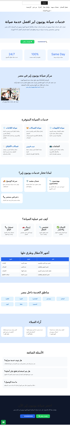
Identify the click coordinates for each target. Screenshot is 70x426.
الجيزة (21, 298)
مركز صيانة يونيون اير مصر (7, 7)
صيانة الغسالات (35, 128)
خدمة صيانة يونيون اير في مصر (33, 87)
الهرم (7, 304)
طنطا (21, 304)
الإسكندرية (35, 298)
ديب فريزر (30, 146)
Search (44, 3)
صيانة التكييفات (58, 128)
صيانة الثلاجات (11, 128)
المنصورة (35, 304)
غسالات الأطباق (12, 146)
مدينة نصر (49, 298)
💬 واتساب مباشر (27, 41)
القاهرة (7, 298)
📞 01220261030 (42, 41)
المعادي (62, 298)
